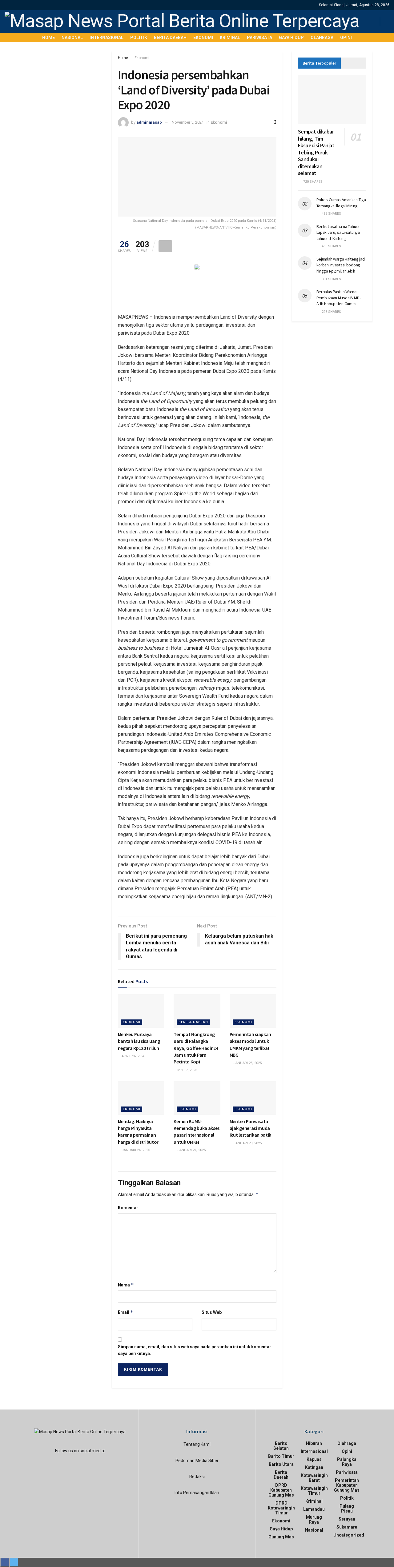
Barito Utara (281, 1464)
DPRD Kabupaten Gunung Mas (281, 1490)
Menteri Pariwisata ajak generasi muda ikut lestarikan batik (250, 1128)
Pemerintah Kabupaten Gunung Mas (347, 1485)
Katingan (314, 1467)
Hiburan (314, 1443)
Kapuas (314, 1459)
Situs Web (212, 1312)
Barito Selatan (281, 1446)
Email (125, 1312)
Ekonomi (203, 37)
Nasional (72, 37)
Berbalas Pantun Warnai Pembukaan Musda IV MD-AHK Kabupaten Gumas (338, 297)
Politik (138, 37)
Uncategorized (348, 1535)
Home (48, 37)
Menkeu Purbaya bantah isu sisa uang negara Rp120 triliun (139, 1041)
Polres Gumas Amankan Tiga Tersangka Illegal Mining (341, 203)
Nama (126, 1285)
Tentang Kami (197, 1444)
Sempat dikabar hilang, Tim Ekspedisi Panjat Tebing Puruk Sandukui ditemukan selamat (316, 152)
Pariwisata (259, 37)
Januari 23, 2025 (247, 1143)
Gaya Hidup (291, 37)
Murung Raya (314, 1520)
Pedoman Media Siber (197, 1460)
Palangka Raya (346, 1462)
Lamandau (314, 1509)
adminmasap (149, 122)
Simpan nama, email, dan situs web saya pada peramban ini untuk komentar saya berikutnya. (194, 1350)
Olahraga (322, 37)
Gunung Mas (281, 1536)
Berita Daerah (170, 37)
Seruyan (347, 1519)
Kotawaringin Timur (314, 1491)
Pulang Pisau (347, 1508)
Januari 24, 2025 (135, 1150)
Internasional (106, 37)
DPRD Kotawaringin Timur (281, 1508)
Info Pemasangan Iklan (197, 1492)
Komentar (128, 1207)
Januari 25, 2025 (247, 1063)
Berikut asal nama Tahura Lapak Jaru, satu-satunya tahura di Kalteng (338, 232)
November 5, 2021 (188, 122)
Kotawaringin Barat (314, 1478)
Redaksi (197, 1476)
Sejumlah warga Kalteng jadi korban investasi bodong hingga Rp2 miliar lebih (340, 265)
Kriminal (230, 37)
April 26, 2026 (133, 1056)
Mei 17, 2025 (186, 1070)
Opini (346, 37)
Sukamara (346, 1527)
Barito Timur (281, 1456)
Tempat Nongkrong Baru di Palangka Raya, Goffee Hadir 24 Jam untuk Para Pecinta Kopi (196, 1048)
